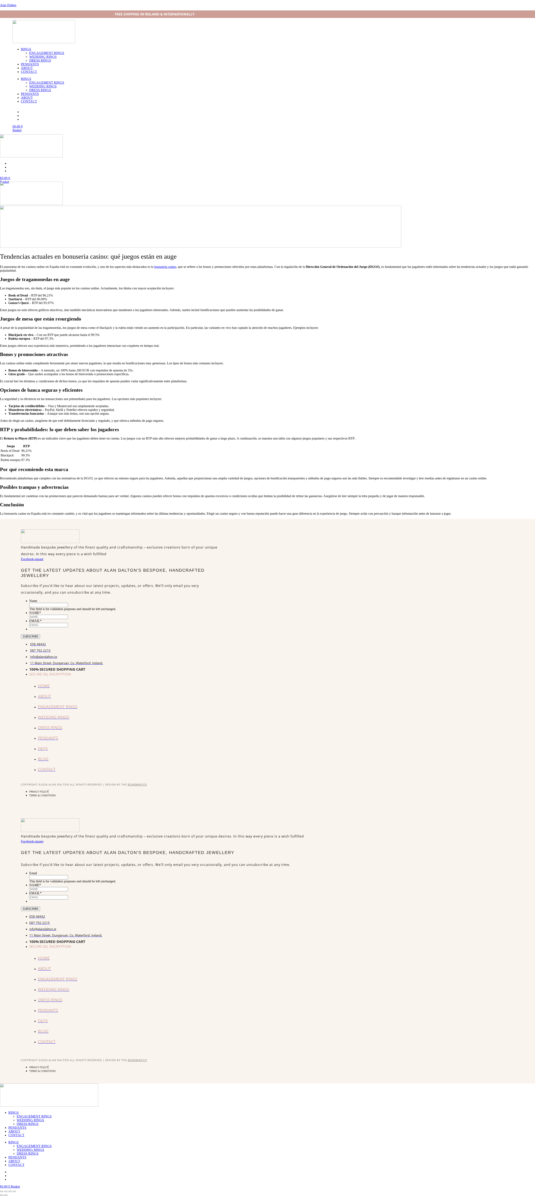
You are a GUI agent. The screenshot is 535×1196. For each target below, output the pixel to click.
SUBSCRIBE (30, 636)
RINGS (26, 49)
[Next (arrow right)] (6, 1195)
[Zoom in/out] (1, 1191)
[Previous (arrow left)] (1, 1195)
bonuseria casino (165, 267)
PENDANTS (30, 64)
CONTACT (29, 71)
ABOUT (27, 68)
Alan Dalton (8, 5)
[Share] (10, 1191)
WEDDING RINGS (43, 56)
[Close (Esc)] (14, 1191)
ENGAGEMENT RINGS (46, 53)
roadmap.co (137, 784)
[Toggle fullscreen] (6, 1191)
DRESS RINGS (40, 60)
